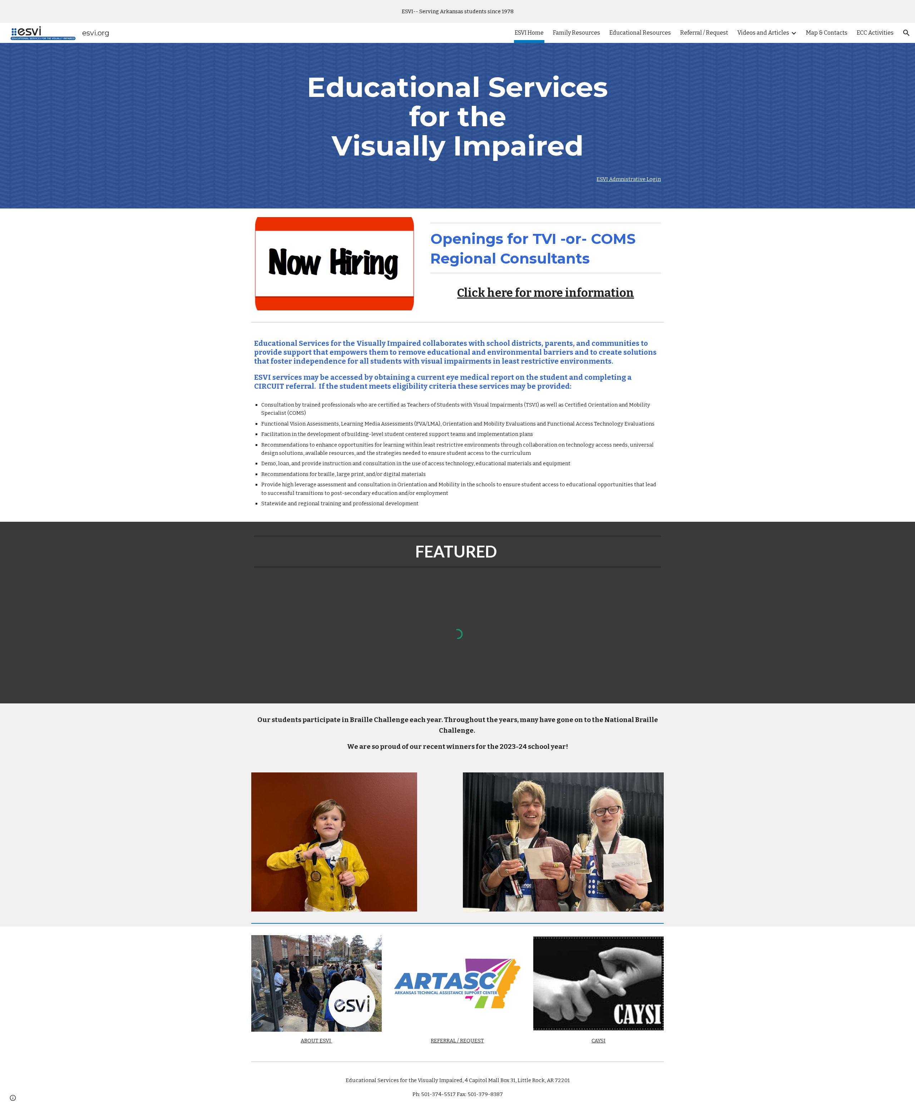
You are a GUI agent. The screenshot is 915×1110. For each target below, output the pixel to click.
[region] (457, 11)
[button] (906, 32)
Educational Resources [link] (640, 32)
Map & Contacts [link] (826, 32)
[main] (457, 116)
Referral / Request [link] (704, 32)
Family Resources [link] (576, 32)
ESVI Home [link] (529, 32)
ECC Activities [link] (875, 32)
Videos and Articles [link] (763, 32)
